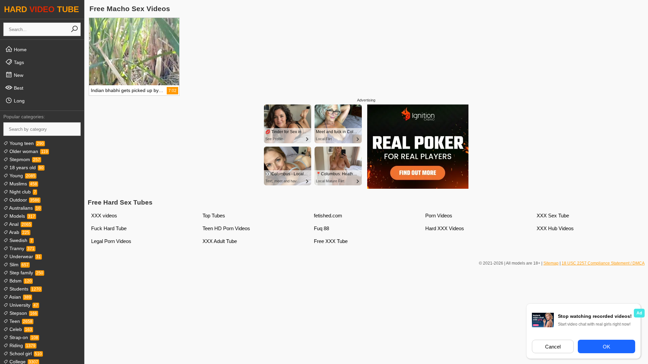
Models (21, 216)
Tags (18, 62)
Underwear (24, 256)
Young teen (26, 143)
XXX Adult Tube (219, 241)
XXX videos (104, 215)
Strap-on (23, 337)
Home (19, 49)
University (23, 305)
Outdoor (23, 200)
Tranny (21, 248)
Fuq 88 (321, 228)
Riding (21, 345)
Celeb (20, 329)
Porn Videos (438, 215)
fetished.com (328, 215)
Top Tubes (213, 215)
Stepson (22, 313)
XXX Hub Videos (555, 228)
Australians (24, 208)
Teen (20, 321)
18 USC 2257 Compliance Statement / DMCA (603, 263)
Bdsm (20, 280)
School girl (25, 353)
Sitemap (551, 263)
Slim (18, 264)
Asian (19, 297)
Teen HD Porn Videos (226, 228)
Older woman (28, 151)
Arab (18, 232)
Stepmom (24, 159)
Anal (19, 224)
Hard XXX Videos (444, 228)
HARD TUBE (41, 9)
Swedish (20, 240)
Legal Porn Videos (111, 241)
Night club (22, 191)
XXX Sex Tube (553, 215)
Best (17, 88)
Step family (25, 272)
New (17, 75)
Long (18, 100)
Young (21, 175)
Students (24, 289)
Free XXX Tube (331, 241)
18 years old (26, 167)
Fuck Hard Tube (109, 228)
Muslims (22, 183)
